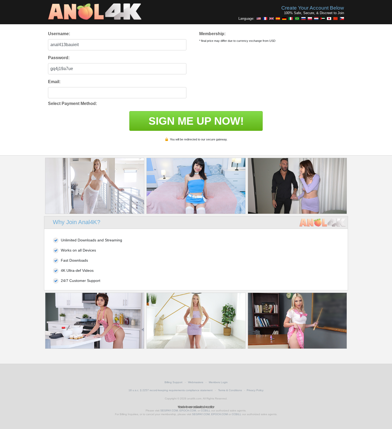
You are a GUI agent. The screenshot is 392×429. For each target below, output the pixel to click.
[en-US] (259, 18)
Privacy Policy (255, 390)
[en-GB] (271, 18)
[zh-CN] (335, 18)
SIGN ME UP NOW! (196, 121)
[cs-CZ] (342, 18)
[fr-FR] (265, 18)
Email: (54, 81)
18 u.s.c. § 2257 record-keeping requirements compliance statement (171, 390)
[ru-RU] (303, 18)
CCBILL (205, 410)
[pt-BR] (297, 18)
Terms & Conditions (230, 390)
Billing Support (173, 382)
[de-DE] (284, 18)
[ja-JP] (329, 18)
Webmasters (195, 382)
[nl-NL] (316, 18)
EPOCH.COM (187, 410)
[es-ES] (278, 18)
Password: (59, 57)
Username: (59, 33)
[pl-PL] (310, 18)
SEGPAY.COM (169, 410)
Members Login (218, 382)
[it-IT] (291, 18)
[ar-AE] (323, 18)
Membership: (212, 33)
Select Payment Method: (72, 103)
